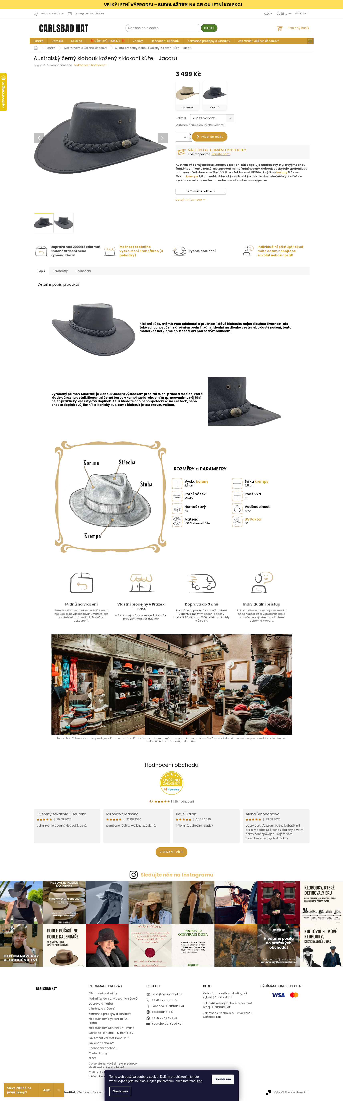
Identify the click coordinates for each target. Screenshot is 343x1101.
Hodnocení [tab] (83, 271)
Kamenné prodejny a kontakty (110, 1014)
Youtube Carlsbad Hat (167, 1024)
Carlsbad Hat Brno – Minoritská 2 (111, 1033)
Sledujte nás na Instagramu (177, 874)
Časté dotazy (98, 1053)
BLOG (92, 1058)
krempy (192, 176)
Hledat (209, 28)
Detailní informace (189, 200)
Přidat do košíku (212, 137)
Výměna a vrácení (102, 1009)
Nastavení (120, 1091)
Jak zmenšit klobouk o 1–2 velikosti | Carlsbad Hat (227, 1015)
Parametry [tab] (60, 271)
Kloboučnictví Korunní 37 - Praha (111, 1028)
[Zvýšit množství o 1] (190, 134)
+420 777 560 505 (164, 1000)
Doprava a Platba (101, 1004)
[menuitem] (38, 41)
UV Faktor (253, 519)
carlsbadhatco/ (163, 1012)
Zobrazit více (171, 852)
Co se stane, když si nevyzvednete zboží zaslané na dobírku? (113, 1065)
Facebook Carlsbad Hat (168, 1006)
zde (199, 1081)
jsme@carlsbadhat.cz (167, 994)
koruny (281, 173)
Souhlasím (223, 1079)
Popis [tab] (41, 271)
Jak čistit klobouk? (101, 1043)
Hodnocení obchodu (171, 765)
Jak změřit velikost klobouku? (109, 1038)
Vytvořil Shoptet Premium (292, 1092)
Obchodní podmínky (103, 993)
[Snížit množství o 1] (190, 139)
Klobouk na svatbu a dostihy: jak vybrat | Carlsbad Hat (225, 995)
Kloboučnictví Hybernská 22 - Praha (109, 1021)
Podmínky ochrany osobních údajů (113, 999)
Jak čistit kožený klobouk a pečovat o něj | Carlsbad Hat (227, 1005)
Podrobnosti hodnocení (90, 65)
